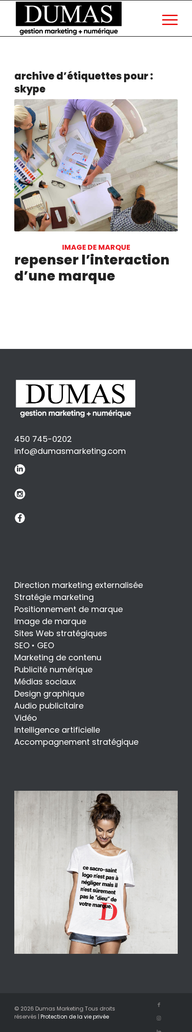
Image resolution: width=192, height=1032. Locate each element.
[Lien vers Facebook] (159, 1004)
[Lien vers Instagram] (159, 1018)
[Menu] (165, 18)
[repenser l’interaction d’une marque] (96, 165)
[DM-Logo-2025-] (70, 18)
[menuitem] (165, 18)
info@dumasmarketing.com (70, 451)
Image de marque (96, 247)
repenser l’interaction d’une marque (92, 267)
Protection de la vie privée (75, 1016)
